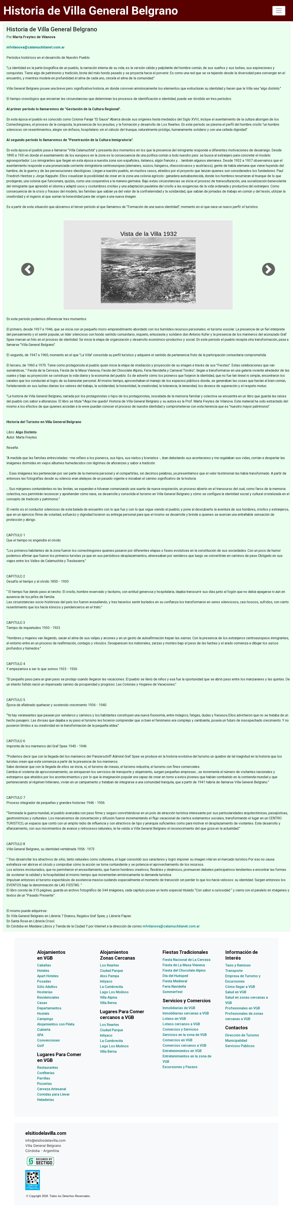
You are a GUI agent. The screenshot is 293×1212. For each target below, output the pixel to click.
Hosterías (45, 992)
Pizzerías (44, 1084)
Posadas (44, 981)
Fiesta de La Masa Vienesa (184, 965)
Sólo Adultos (47, 987)
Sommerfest (173, 992)
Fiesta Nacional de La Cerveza (186, 960)
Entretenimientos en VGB (182, 1051)
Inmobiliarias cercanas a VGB (186, 1013)
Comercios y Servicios (180, 1029)
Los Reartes (109, 965)
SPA (40, 1035)
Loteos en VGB (174, 1019)
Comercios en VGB (177, 1040)
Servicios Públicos (240, 1046)
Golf (40, 1046)
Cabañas (44, 965)
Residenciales (48, 997)
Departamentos (49, 1008)
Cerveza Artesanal (51, 1089)
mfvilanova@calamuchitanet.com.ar (171, 926)
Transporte (234, 971)
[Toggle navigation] (278, 10)
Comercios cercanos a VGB (184, 1045)
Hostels (43, 1014)
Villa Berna (108, 1003)
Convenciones (48, 1040)
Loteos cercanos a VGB (181, 1024)
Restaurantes (47, 1068)
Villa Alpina (108, 997)
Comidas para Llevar (53, 1094)
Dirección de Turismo (242, 1035)
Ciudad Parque (111, 971)
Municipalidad (236, 1041)
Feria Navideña (174, 986)
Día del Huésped (175, 976)
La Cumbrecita (111, 987)
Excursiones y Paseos (180, 1067)
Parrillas (43, 1078)
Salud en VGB (235, 992)
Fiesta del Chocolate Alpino (184, 970)
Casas (42, 1003)
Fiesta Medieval (175, 981)
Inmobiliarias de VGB (179, 1008)
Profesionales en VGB (242, 1008)
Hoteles (43, 971)
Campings (45, 1019)
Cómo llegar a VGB (240, 987)
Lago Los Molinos (114, 992)
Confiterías (45, 1073)
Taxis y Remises (238, 965)
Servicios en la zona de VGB (185, 1035)
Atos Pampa (109, 976)
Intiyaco (106, 981)
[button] (27, 265)
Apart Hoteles (48, 976)
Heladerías (45, 1100)
